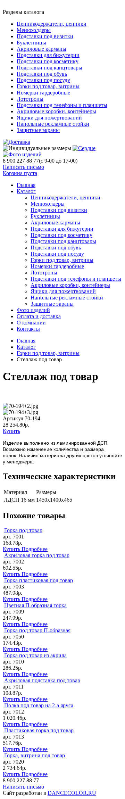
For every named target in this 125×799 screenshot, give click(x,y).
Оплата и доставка (39, 316)
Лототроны (30, 99)
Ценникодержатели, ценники (51, 24)
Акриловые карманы (41, 49)
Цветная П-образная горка (35, 605)
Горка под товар (23, 530)
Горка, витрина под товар (34, 755)
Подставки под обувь (42, 74)
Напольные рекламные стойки (53, 124)
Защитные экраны (38, 130)
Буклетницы (31, 43)
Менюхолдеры (34, 30)
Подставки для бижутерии (48, 55)
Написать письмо (23, 167)
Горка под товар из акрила (35, 655)
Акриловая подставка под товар (42, 680)
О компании (31, 323)
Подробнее (35, 549)
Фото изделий (33, 310)
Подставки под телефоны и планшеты (62, 105)
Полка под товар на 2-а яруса (38, 705)
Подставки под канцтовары (49, 68)
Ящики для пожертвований (49, 118)
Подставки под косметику (47, 61)
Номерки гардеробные (43, 93)
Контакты (28, 329)
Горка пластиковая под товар (38, 580)
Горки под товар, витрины (48, 86)
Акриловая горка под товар (36, 555)
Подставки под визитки (45, 36)
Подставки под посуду (43, 80)
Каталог (26, 191)
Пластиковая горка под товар (39, 730)
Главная (26, 341)
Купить (11, 431)
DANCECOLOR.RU (72, 793)
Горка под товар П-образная (37, 630)
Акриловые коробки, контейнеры (56, 111)
